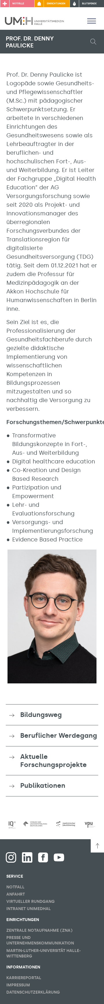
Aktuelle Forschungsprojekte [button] (53, 760)
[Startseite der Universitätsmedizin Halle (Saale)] (34, 20)
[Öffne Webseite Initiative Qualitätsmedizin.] (12, 825)
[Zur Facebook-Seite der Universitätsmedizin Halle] (43, 857)
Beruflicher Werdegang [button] (58, 735)
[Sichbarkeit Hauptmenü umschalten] (91, 20)
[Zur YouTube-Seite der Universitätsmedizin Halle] (59, 857)
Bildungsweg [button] (41, 715)
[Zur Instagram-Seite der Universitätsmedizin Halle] (11, 857)
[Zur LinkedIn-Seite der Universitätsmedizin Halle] (27, 857)
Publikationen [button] (42, 785)
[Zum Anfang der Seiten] (97, 845)
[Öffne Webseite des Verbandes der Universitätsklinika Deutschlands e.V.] (35, 824)
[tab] (52, 715)
